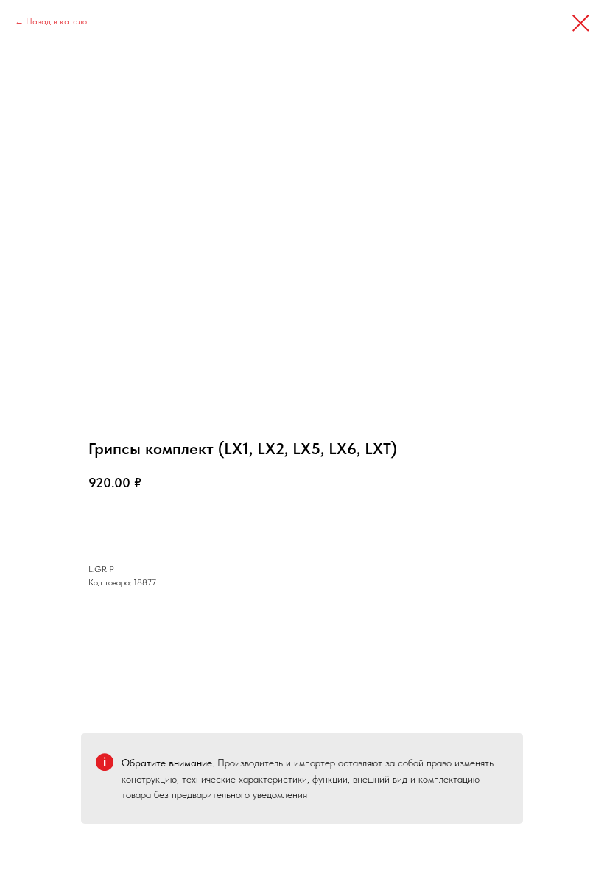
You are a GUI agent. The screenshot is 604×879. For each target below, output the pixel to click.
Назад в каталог (58, 21)
